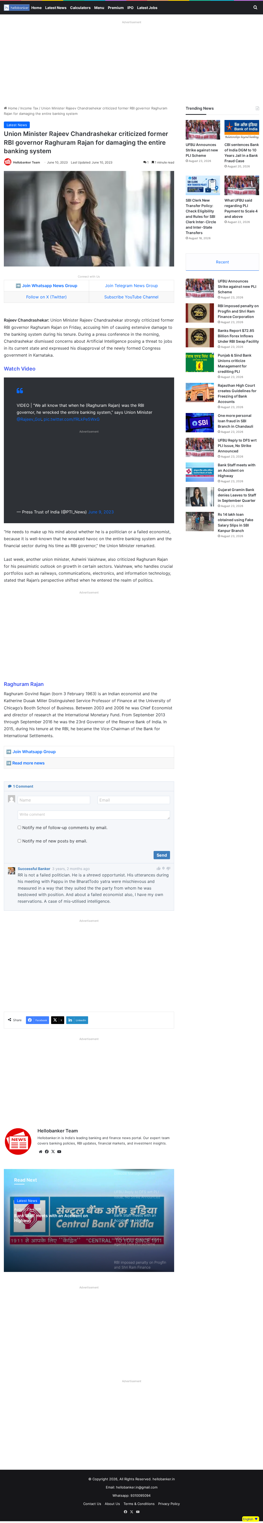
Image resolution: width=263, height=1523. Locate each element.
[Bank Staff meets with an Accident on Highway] (200, 472)
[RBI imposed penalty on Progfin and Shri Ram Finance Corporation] (200, 313)
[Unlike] (168, 869)
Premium (116, 7)
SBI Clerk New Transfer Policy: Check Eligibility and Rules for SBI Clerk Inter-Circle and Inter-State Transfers (201, 216)
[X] (53, 1152)
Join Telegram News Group (131, 285)
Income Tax (29, 108)
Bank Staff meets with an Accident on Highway (237, 470)
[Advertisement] (131, 62)
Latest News (56, 7)
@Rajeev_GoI (29, 419)
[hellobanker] (17, 7)
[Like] (158, 869)
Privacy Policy (169, 1504)
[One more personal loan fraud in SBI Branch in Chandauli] (200, 422)
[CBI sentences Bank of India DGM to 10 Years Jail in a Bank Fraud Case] (241, 130)
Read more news (28, 762)
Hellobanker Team (26, 162)
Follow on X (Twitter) (46, 296)
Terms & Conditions (139, 1504)
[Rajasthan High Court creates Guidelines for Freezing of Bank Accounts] (200, 392)
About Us (112, 1504)
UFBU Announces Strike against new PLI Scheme (202, 150)
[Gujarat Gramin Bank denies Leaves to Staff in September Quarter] (200, 496)
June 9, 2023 (101, 511)
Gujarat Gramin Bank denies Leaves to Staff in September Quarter (237, 495)
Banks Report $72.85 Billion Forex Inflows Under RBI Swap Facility (238, 335)
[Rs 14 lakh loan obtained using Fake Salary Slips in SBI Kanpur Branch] (200, 521)
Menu (99, 7)
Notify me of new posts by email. (54, 841)
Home (36, 7)
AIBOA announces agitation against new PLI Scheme (57, 1218)
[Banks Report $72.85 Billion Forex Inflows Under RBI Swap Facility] (200, 337)
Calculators (80, 7)
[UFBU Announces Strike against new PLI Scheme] (203, 130)
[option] (89, 1220)
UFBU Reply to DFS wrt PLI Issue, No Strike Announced (237, 445)
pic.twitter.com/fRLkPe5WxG (72, 419)
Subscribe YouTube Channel (131, 296)
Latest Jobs (147, 7)
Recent (222, 262)
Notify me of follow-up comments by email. (64, 827)
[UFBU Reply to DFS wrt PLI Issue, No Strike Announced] (200, 447)
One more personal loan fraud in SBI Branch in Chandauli (235, 420)
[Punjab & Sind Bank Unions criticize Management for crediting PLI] (200, 362)
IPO (130, 7)
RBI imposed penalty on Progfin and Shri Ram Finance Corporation (238, 311)
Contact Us (92, 1504)
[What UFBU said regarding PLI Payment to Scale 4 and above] (241, 185)
